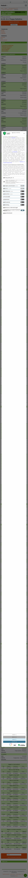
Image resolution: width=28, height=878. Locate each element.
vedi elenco (13, 137)
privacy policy (15, 151)
